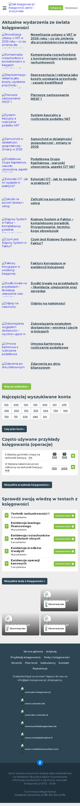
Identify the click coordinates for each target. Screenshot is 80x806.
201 (54, 404)
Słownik (16, 662)
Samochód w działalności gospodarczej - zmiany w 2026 (51, 143)
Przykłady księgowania (25, 657)
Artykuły (51, 651)
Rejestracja (71, 8)
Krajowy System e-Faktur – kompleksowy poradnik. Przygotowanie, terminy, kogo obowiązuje (52, 225)
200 (44, 404)
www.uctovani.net (35, 703)
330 (35, 410)
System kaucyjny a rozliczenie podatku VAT (50, 117)
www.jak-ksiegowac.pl (38, 692)
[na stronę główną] (24, 7)
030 (25, 416)
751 (16, 416)
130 (35, 404)
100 (26, 404)
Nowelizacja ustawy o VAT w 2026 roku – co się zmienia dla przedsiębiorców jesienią (54, 38)
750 (6, 416)
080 (35, 416)
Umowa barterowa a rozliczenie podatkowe (49, 345)
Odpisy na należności (48, 303)
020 (16, 404)
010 (6, 404)
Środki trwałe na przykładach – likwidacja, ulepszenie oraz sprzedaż (54, 287)
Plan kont (31, 662)
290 (6, 410)
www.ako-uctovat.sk (36, 715)
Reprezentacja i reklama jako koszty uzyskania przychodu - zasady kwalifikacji (54, 79)
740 (65, 410)
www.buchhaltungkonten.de (41, 726)
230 (64, 404)
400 (45, 410)
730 (55, 410)
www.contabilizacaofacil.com (41, 749)
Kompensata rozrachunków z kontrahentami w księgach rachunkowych (54, 58)
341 (45, 416)
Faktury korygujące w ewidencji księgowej (48, 265)
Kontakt (64, 662)
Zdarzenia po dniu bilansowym (45, 366)
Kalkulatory (48, 662)
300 (16, 410)
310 (26, 410)
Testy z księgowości (57, 657)
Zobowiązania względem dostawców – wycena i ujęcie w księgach (54, 327)
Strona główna (33, 651)
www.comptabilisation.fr (39, 737)
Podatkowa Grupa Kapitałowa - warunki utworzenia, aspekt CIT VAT (53, 163)
